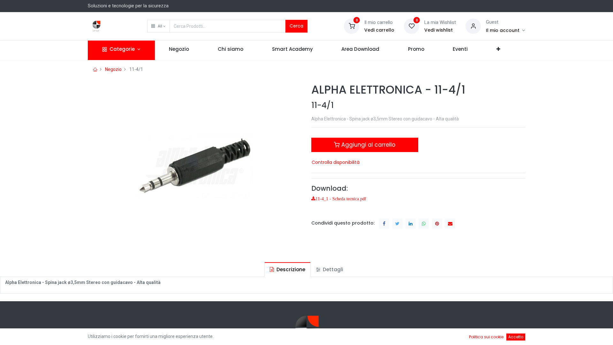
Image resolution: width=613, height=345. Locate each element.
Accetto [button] (515, 337)
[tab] (287, 269)
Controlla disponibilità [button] (335, 162)
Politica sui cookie (486, 337)
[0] (351, 26)
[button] (158, 26)
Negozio (113, 69)
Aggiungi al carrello (367, 145)
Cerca (296, 26)
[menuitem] (179, 50)
